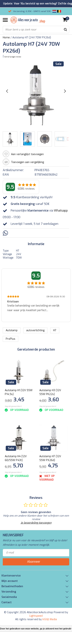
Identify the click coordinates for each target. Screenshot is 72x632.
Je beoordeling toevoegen (36, 522)
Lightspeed (36, 616)
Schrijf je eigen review (12, 57)
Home (6, 37)
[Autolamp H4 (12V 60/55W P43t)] (19, 438)
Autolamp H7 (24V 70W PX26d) (31, 37)
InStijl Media (49, 619)
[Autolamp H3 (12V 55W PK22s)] (53, 372)
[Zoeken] (65, 29)
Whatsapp (61, 210)
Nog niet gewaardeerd (13, 406)
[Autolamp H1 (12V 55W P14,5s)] (19, 372)
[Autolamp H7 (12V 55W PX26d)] (53, 438)
